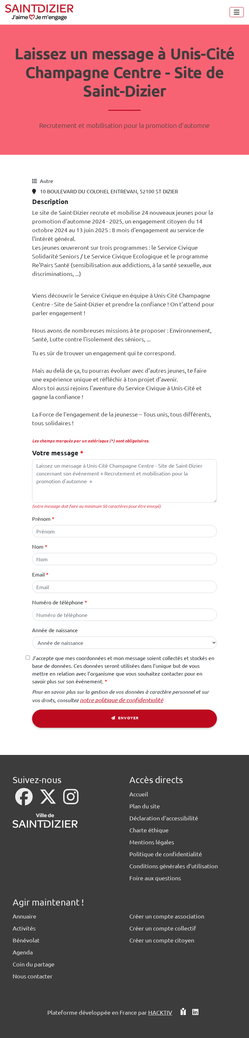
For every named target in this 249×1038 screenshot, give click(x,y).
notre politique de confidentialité (121, 699)
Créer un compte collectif (162, 928)
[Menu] (237, 12)
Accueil (138, 794)
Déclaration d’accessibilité (163, 818)
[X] (49, 800)
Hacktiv (160, 1012)
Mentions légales (151, 841)
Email (38, 574)
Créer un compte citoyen (161, 940)
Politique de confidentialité (165, 853)
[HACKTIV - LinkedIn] (195, 1015)
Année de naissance (55, 630)
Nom (37, 546)
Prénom (41, 518)
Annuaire (24, 916)
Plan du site (144, 806)
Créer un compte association (166, 916)
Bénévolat (26, 940)
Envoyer (128, 717)
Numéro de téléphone (57, 602)
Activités (24, 928)
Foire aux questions (155, 877)
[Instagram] (71, 800)
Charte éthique (149, 830)
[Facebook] (25, 800)
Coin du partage (33, 964)
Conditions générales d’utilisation (173, 865)
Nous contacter (33, 976)
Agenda (23, 952)
